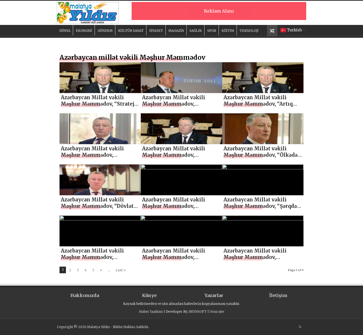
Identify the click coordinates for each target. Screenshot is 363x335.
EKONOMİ (84, 31)
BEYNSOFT (198, 312)
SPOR (211, 31)
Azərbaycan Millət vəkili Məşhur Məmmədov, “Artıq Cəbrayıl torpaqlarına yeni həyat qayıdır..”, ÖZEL (258, 107)
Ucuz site (217, 312)
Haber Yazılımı (151, 312)
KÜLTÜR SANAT (131, 31)
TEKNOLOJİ (249, 31)
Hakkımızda (84, 295)
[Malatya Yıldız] (88, 12)
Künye (149, 295)
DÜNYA (64, 31)
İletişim (278, 295)
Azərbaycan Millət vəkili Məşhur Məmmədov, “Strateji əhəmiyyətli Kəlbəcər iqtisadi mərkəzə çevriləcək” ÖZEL (99, 107)
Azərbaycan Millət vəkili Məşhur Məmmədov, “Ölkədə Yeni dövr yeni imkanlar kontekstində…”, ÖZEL (260, 158)
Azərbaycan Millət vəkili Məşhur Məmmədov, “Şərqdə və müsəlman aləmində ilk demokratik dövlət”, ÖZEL (260, 209)
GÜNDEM (105, 31)
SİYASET (156, 31)
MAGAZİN (176, 31)
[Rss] (300, 327)
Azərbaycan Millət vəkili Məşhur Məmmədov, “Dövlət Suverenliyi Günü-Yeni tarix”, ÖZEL (98, 209)
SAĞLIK (195, 31)
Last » (121, 270)
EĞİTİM (228, 31)
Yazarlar (213, 295)
